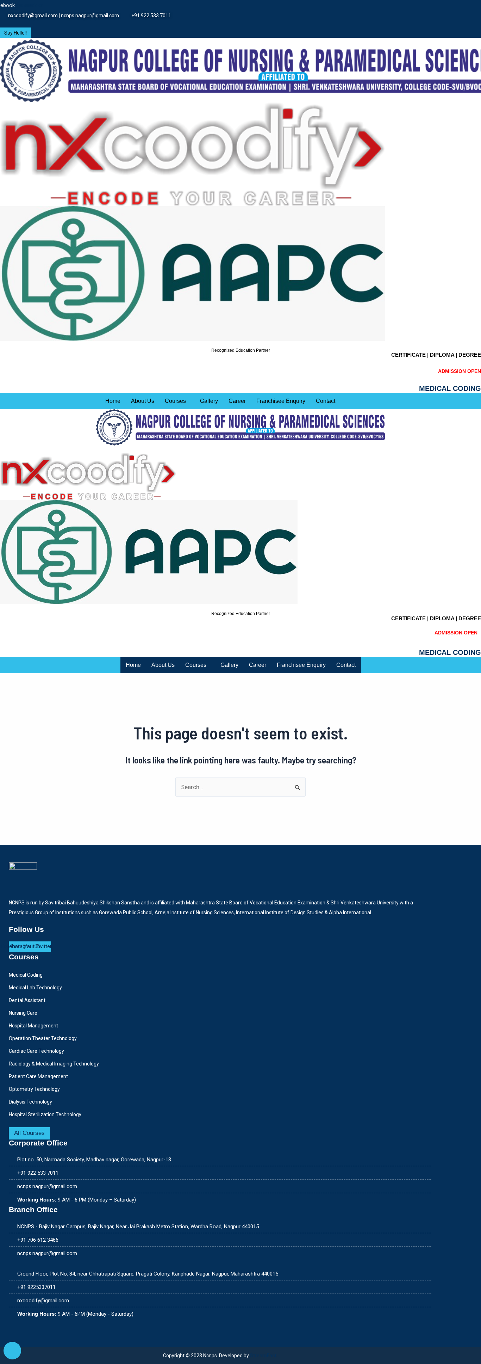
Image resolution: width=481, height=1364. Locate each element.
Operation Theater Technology (43, 1038)
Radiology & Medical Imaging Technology (54, 1064)
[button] (177, 401)
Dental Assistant (27, 1000)
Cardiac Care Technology (36, 1051)
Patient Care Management (38, 1076)
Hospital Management (33, 1025)
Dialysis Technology (30, 1102)
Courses (175, 401)
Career (237, 401)
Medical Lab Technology (35, 987)
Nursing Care (23, 1013)
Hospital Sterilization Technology (45, 1114)
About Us (142, 401)
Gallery (209, 401)
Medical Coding (26, 975)
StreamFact (263, 1355)
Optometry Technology (34, 1089)
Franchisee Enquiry (280, 401)
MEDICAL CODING (450, 388)
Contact (325, 401)
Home (112, 401)
